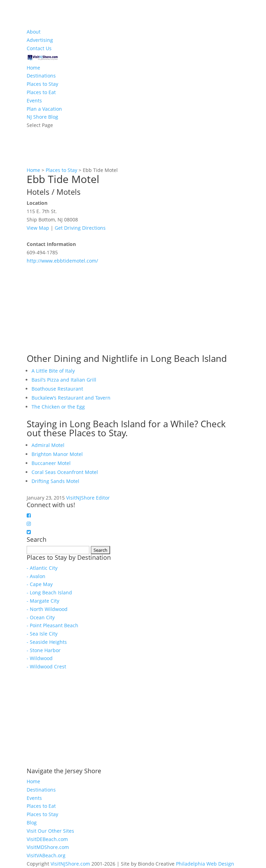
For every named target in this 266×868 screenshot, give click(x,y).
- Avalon (36, 576)
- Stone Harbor (44, 650)
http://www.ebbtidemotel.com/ (62, 260)
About (34, 31)
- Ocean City (41, 617)
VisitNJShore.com (70, 863)
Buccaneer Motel (51, 463)
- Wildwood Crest (46, 666)
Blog (32, 822)
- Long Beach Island (49, 592)
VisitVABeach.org (46, 855)
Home (33, 67)
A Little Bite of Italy (53, 370)
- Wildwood (40, 658)
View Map (38, 228)
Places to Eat (41, 92)
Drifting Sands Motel (55, 481)
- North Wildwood (47, 609)
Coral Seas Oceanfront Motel (65, 472)
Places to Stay (42, 84)
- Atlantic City (42, 568)
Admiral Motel (48, 445)
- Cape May (40, 584)
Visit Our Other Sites (50, 831)
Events (34, 100)
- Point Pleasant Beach (52, 625)
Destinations (41, 75)
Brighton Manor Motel (57, 454)
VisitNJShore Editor (88, 497)
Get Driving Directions (80, 228)
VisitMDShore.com (48, 847)
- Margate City (43, 600)
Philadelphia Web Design (205, 863)
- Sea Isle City (42, 633)
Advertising (40, 40)
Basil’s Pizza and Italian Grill (64, 379)
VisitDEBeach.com (47, 839)
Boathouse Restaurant (57, 388)
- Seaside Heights (47, 642)
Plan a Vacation (44, 109)
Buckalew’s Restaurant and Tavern (71, 397)
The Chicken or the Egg (58, 406)
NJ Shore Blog (42, 116)
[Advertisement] (79, 308)
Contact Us (39, 48)
